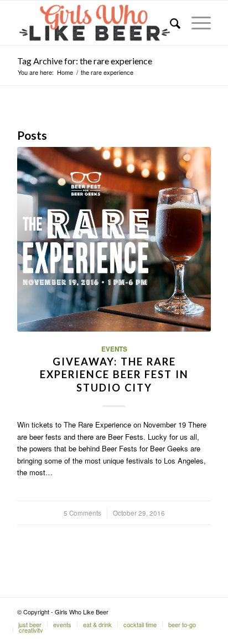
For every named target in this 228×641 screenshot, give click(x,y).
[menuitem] (169, 23)
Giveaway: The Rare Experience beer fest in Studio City (114, 374)
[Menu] (195, 23)
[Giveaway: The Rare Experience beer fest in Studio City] (114, 239)
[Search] (169, 23)
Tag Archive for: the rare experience (84, 60)
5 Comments (82, 512)
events (114, 349)
